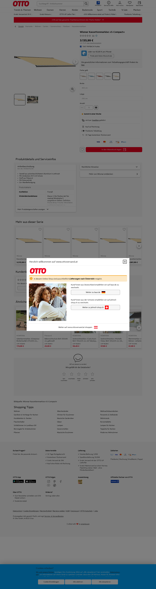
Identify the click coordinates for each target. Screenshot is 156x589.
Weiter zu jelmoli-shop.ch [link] (93, 307)
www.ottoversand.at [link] (76, 327)
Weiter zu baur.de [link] (93, 292)
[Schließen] (125, 262)
